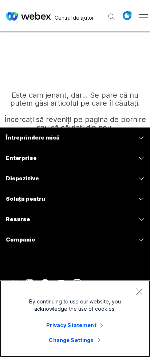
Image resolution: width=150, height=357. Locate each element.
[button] (127, 15)
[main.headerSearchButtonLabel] (111, 14)
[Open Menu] (143, 15)
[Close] (139, 291)
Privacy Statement (71, 325)
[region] (75, 318)
